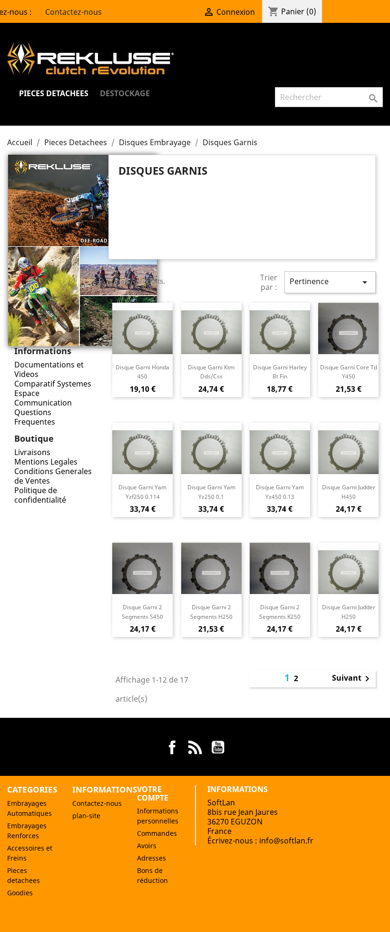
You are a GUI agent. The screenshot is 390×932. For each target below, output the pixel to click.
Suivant (352, 678)
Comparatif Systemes (52, 383)
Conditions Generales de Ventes (53, 476)
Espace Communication (43, 398)
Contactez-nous (68, 12)
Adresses (151, 858)
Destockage (125, 93)
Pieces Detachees (53, 93)
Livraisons (32, 452)
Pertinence (330, 282)
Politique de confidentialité (40, 495)
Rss (195, 747)
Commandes (157, 833)
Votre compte (152, 793)
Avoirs (146, 845)
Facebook (172, 747)
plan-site (86, 815)
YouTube (217, 747)
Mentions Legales (46, 461)
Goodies (20, 892)
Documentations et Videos (49, 369)
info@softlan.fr (286, 840)
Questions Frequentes (34, 417)
